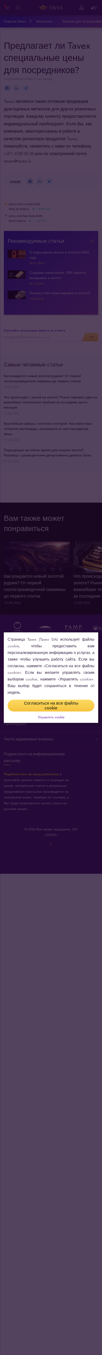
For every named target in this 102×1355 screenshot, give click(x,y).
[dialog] (51, 677)
